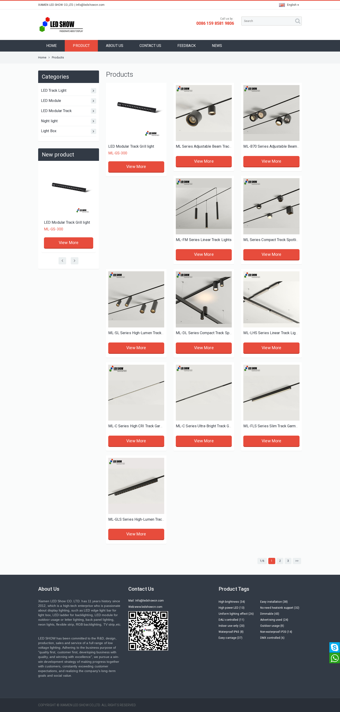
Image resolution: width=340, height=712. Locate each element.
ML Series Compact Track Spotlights (273, 240)
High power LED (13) (231, 607)
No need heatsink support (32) (279, 607)
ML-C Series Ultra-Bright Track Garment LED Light (216, 426)
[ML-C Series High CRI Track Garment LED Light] (136, 393)
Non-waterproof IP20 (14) (276, 631)
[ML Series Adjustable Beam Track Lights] (204, 113)
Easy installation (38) (274, 601)
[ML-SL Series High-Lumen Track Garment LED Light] (136, 299)
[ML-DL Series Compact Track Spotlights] (204, 299)
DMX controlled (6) (272, 637)
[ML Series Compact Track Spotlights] (271, 206)
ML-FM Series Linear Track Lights (204, 240)
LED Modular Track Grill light (67, 222)
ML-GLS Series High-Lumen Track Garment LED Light (151, 519)
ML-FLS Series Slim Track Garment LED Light (280, 426)
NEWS (217, 45)
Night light (49, 121)
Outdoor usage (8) (272, 625)
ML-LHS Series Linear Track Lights (272, 333)
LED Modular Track (56, 111)
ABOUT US (114, 45)
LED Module (51, 100)
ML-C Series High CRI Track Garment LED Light (146, 426)
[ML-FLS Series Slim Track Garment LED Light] (271, 393)
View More (68, 242)
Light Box (48, 131)
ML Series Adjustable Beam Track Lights (209, 146)
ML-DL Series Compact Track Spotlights (209, 333)
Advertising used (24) (274, 619)
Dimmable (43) (269, 613)
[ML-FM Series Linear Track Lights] (204, 206)
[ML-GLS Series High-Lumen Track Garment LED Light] (136, 486)
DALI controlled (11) (231, 619)
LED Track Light (54, 90)
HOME (51, 45)
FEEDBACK (186, 45)
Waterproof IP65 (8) (231, 631)
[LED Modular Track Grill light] (68, 192)
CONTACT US (150, 45)
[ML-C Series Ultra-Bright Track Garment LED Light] (204, 393)
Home (42, 57)
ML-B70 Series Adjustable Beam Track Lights (280, 146)
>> (297, 560)
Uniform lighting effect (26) (236, 613)
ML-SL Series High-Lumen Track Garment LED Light (150, 333)
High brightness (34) (232, 601)
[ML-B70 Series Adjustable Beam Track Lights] (271, 113)
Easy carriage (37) (230, 637)
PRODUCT (81, 45)
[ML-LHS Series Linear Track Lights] (271, 299)
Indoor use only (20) (231, 625)
